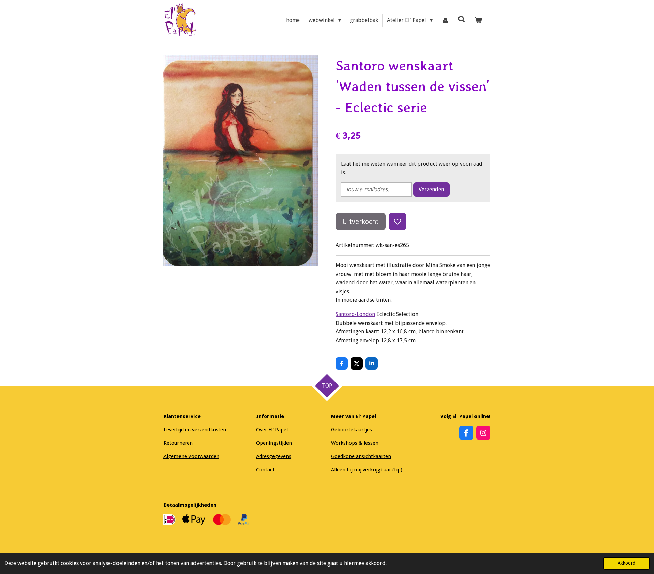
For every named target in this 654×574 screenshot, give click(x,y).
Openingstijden (274, 443)
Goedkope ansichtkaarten (361, 456)
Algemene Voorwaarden (191, 456)
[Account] (445, 20)
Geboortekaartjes (352, 430)
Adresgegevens (273, 456)
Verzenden (431, 189)
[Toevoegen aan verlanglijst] (397, 221)
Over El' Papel (272, 430)
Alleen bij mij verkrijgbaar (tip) (366, 469)
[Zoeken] (461, 19)
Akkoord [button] (626, 563)
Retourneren (178, 443)
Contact (265, 469)
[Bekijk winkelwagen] (478, 20)
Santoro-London (355, 314)
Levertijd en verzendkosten (195, 430)
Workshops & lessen (354, 443)
